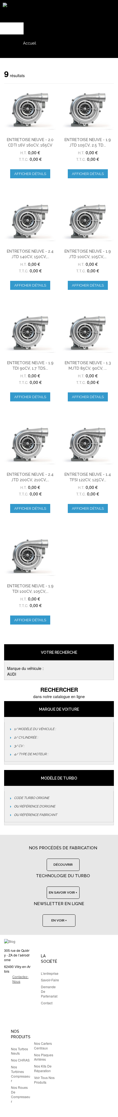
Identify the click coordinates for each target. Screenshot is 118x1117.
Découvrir (63, 865)
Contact (46, 1003)
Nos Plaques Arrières (43, 1057)
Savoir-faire (50, 980)
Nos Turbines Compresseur (20, 1073)
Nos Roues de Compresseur (20, 1094)
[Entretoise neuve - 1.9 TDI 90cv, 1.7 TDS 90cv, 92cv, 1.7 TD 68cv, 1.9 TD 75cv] (30, 333)
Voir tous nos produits (44, 1079)
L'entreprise (49, 973)
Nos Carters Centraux (43, 1045)
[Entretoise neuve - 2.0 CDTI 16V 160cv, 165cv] (30, 110)
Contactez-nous (20, 979)
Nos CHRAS (20, 1060)
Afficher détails (30, 174)
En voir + (59, 920)
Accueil (29, 43)
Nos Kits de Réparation (43, 1068)
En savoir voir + (63, 892)
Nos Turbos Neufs (19, 1051)
